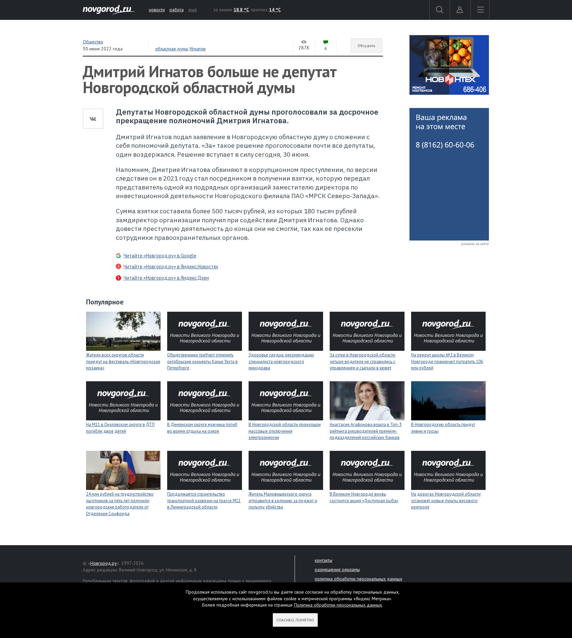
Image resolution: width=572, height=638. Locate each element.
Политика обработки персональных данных (338, 605)
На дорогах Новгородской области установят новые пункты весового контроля (446, 500)
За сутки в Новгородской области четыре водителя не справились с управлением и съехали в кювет (362, 361)
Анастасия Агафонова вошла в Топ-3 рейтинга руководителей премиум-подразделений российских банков (366, 431)
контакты (323, 560)
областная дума (171, 49)
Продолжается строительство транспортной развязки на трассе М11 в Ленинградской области (204, 500)
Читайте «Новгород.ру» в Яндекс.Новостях (170, 267)
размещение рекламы (337, 569)
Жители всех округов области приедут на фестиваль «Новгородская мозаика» (123, 361)
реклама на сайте (475, 243)
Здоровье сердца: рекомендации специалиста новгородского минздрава (281, 361)
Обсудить (366, 45)
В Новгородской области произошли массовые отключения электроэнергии (285, 431)
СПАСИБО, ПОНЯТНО (295, 619)
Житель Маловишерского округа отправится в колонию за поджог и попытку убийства (283, 500)
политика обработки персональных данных (358, 579)
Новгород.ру (103, 563)
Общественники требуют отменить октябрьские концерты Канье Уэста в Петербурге (202, 361)
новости (157, 10)
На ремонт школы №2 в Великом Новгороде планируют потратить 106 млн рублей (447, 361)
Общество (93, 42)
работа (176, 10)
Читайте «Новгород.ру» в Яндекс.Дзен (166, 278)
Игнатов (198, 49)
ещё (192, 10)
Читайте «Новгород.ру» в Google (159, 256)
